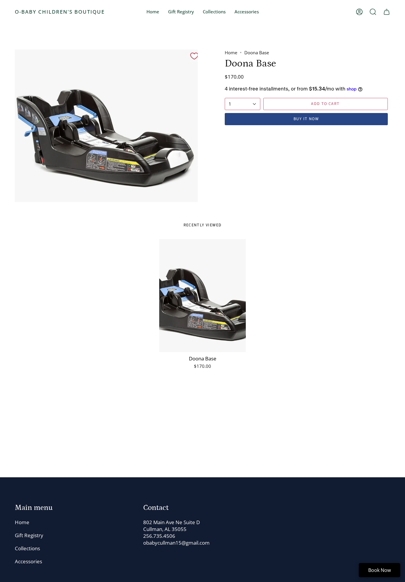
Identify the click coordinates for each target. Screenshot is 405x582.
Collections (27, 548)
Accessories (28, 561)
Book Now (379, 570)
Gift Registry (29, 535)
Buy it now (306, 119)
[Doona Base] (202, 295)
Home (231, 52)
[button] (214, 11)
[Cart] (386, 11)
